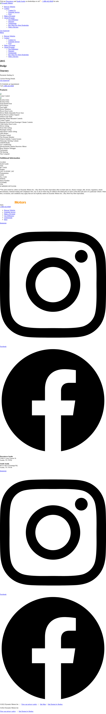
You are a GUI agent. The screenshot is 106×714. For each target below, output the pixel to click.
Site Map (43, 704)
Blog (5, 219)
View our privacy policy (29, 704)
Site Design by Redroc (55, 704)
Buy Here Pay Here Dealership (18, 25)
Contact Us (12, 10)
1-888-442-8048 (47, 1)
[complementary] (100, 708)
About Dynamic (9, 18)
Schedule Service (14, 12)
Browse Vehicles (9, 7)
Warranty (11, 21)
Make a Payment (9, 16)
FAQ (10, 14)
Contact (6, 8)
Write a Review (13, 27)
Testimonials (12, 23)
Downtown (9, 1)
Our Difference (13, 20)
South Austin (21, 1)
